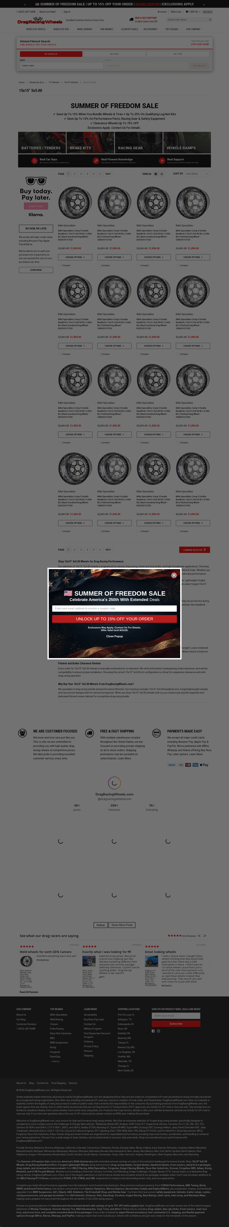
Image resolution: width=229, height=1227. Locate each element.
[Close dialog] (174, 575)
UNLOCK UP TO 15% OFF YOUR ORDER (114, 619)
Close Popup (114, 636)
